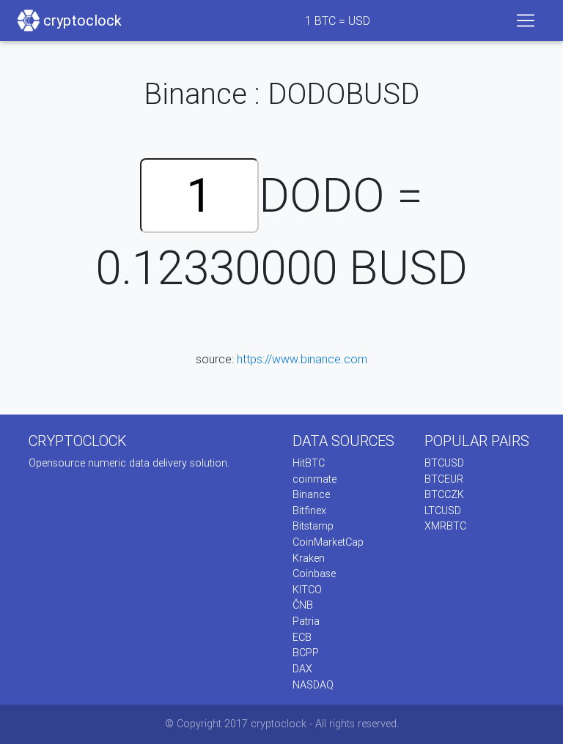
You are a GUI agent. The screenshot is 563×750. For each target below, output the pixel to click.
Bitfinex (309, 510)
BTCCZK (444, 494)
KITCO (307, 589)
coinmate (314, 479)
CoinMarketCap (328, 542)
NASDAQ (313, 684)
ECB (302, 637)
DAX (302, 668)
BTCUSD (444, 462)
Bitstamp (313, 525)
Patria (306, 621)
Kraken (308, 558)
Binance (311, 494)
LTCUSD (442, 510)
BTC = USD (337, 20)
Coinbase (314, 573)
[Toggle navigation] (525, 20)
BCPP (305, 652)
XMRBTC (445, 525)
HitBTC (308, 462)
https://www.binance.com (302, 359)
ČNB (302, 605)
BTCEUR (443, 479)
